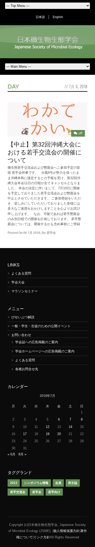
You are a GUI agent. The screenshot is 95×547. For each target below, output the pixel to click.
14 (70, 427)
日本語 (40, 17)
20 (59, 434)
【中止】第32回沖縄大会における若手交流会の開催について (45, 152)
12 (47, 427)
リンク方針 (41, 537)
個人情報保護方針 (66, 531)
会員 (58, 483)
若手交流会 (17, 492)
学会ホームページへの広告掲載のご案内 (44, 351)
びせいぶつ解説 (22, 317)
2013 (13, 483)
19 (47, 434)
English (58, 17)
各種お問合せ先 (26, 369)
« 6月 (11, 454)
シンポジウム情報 (36, 483)
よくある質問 (21, 273)
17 (25, 434)
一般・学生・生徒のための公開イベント (41, 326)
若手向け (54, 492)
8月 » (22, 454)
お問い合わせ (21, 335)
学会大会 (18, 282)
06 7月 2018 (31, 233)
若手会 (51, 233)
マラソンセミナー (24, 291)
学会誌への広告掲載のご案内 (36, 342)
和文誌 (72, 483)
